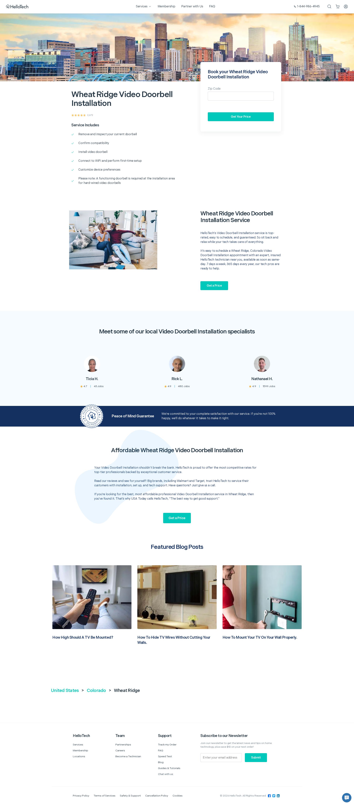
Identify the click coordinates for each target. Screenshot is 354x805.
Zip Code (214, 89)
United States (65, 690)
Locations (79, 756)
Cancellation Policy (156, 795)
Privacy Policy (81, 795)
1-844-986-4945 (308, 6)
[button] (346, 797)
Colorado (96, 690)
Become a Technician (128, 756)
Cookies (178, 795)
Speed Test (165, 756)
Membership (80, 750)
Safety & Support (130, 795)
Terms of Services (104, 795)
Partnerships (123, 744)
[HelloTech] (17, 7)
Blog (161, 762)
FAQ (160, 750)
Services (78, 744)
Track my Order (167, 744)
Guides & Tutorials (169, 768)
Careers (120, 750)
